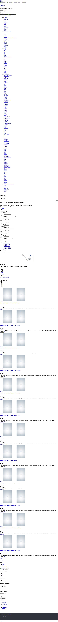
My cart (3, 603)
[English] (8, 2)
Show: (1, 267)
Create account (4, 604)
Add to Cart (2, 309)
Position (1, 272)
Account (1, 1)
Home (3, 208)
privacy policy (4, 609)
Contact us (3, 608)
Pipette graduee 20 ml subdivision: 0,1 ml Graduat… (10, 505)
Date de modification (5, 276)
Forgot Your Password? (7, 200)
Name (3, 274)
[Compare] (2, 301)
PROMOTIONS (24, 2)
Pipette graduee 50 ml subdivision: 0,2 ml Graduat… (10, 550)
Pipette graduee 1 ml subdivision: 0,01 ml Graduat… (10, 325)
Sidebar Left (2, 211)
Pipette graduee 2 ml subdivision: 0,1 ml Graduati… (10, 415)
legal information (9, 614)
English (11, 2)
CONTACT (15, 2)
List (2, 270)
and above (7, 248)
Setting (1, 0)
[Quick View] (0, 301)
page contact (23, 206)
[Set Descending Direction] (4, 277)
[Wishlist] (1, 301)
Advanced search (4, 607)
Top (1, 621)
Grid (1, 558)
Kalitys (5, 614)
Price (3, 275)
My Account (4, 602)
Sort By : (1, 271)
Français (5, 2)
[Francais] (2, 2)
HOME (19, 2)
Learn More (5, 331)
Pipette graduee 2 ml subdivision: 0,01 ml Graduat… (10, 370)
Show (1, 280)
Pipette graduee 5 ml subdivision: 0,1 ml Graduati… (10, 460)
